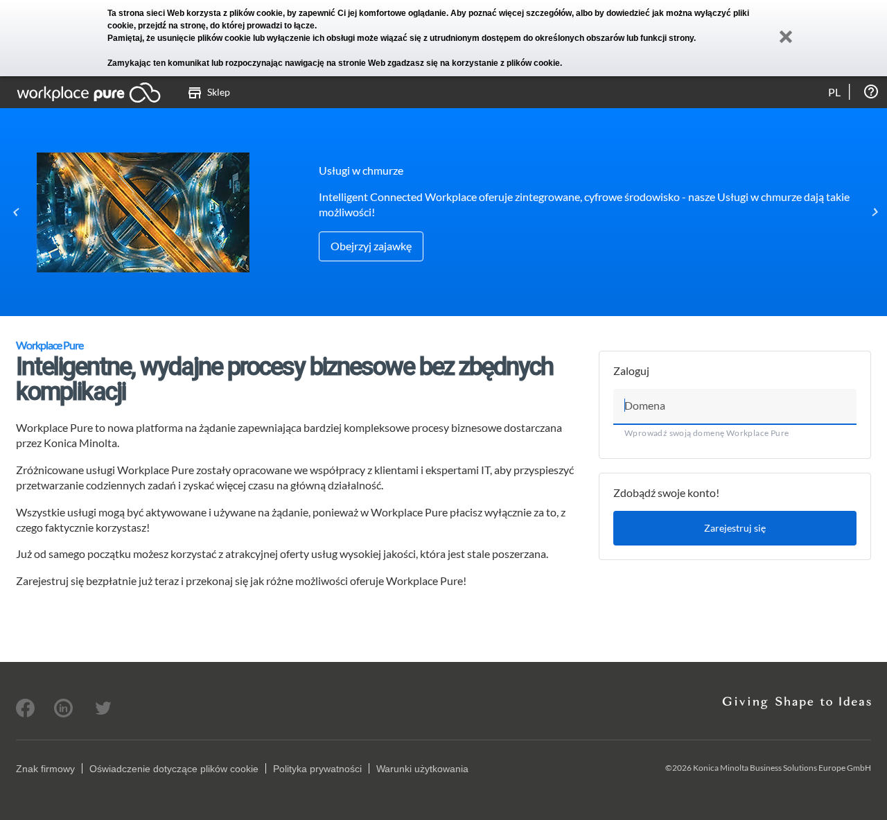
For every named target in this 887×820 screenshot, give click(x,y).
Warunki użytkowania (422, 768)
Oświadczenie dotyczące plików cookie (173, 768)
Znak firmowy (45, 768)
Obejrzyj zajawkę (371, 245)
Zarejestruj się (735, 528)
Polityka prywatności (317, 768)
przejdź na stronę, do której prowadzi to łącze (226, 25)
